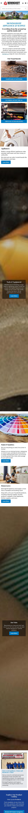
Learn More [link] (6, 162)
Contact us (5, 54)
